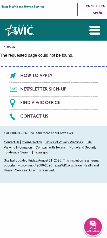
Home (11, 47)
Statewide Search (17, 152)
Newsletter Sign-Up (43, 89)
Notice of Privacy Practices (64, 142)
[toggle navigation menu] (91, 30)
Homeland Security (82, 147)
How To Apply (36, 76)
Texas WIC (19, 30)
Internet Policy (32, 142)
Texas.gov (41, 152)
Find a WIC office (40, 103)
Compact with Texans (51, 147)
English (93, 6)
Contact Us (34, 116)
